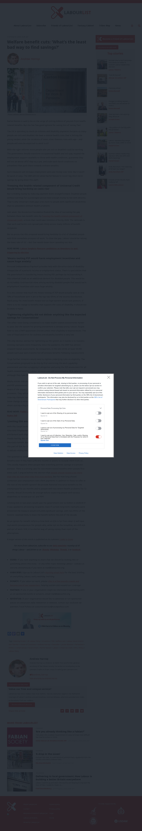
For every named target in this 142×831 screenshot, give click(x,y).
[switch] (98, 413)
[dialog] (71, 415)
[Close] (109, 378)
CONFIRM (55, 445)
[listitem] (71, 408)
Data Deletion (58, 453)
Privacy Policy (83, 453)
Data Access (71, 453)
